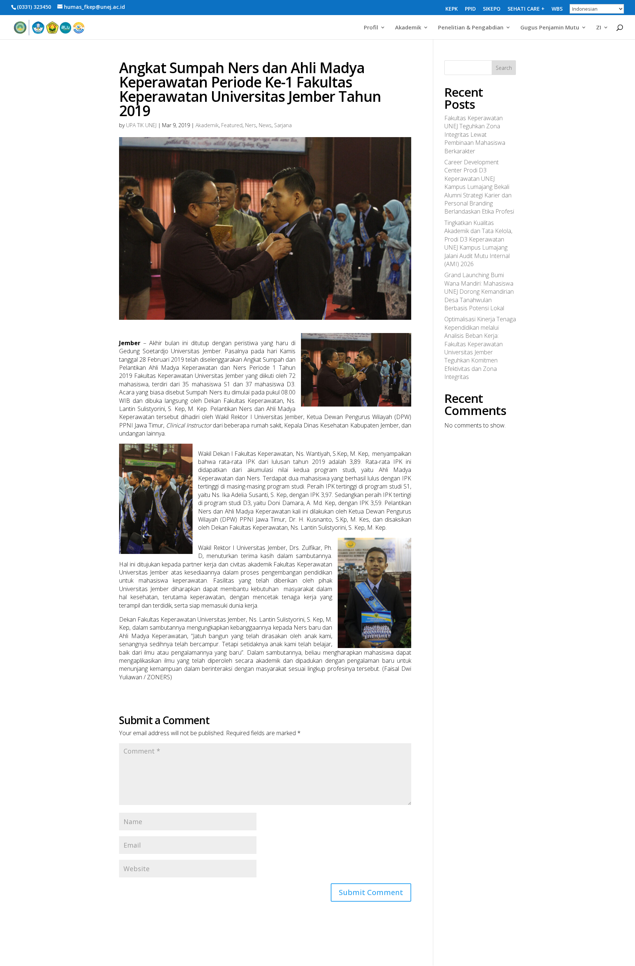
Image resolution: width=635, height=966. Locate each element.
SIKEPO (492, 9)
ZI (598, 28)
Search (504, 67)
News (265, 125)
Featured (232, 125)
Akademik (408, 28)
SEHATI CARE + (526, 9)
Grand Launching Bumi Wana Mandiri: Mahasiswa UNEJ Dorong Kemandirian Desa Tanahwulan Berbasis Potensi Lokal (479, 291)
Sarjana (283, 125)
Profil (371, 28)
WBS (557, 9)
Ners (250, 125)
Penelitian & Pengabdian (470, 28)
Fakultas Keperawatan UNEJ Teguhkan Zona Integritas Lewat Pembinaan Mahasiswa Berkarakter (474, 134)
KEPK (451, 9)
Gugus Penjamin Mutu (549, 28)
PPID (470, 9)
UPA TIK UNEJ (141, 125)
